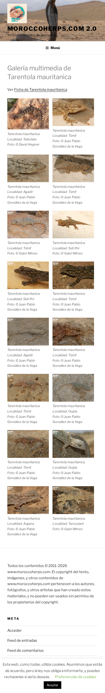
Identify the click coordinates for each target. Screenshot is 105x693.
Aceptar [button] (52, 685)
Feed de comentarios (25, 650)
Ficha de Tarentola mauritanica (40, 89)
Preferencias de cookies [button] (75, 677)
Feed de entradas (22, 640)
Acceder (14, 630)
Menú (55, 48)
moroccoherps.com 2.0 (52, 28)
